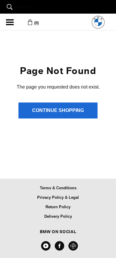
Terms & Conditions (58, 188)
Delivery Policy (58, 216)
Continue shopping (58, 110)
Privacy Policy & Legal (58, 197)
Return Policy (58, 207)
